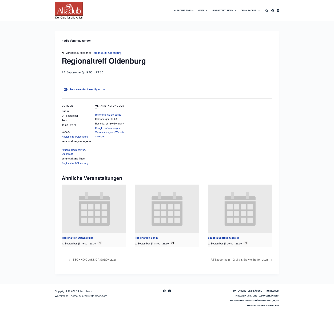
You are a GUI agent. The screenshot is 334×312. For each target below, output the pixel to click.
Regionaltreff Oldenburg (75, 136)
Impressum (273, 291)
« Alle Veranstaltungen (77, 40)
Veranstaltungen (222, 10)
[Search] (266, 10)
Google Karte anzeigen (108, 128)
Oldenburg (67, 153)
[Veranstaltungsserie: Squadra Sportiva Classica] (246, 243)
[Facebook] (272, 10)
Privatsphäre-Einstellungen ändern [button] (257, 295)
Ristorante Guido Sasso (108, 114)
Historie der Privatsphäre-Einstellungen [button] (254, 300)
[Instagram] (278, 10)
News (201, 10)
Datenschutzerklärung (247, 291)
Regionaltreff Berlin (146, 237)
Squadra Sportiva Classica (223, 237)
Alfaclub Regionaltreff (73, 149)
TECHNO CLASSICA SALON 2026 (94, 260)
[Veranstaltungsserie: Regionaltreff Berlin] (173, 243)
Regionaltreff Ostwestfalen (78, 237)
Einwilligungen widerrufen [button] (263, 305)
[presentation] (94, 209)
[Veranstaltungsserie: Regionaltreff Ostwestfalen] (100, 243)
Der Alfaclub (248, 10)
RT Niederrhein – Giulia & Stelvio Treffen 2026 (240, 260)
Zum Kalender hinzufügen (85, 89)
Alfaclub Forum (183, 10)
